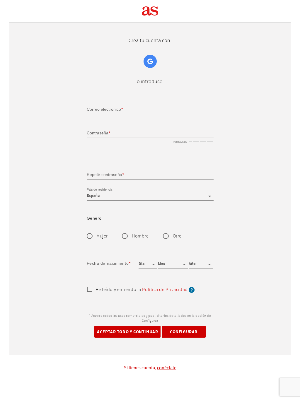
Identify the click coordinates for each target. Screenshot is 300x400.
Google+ (150, 61)
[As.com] (150, 11)
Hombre (140, 236)
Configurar (183, 332)
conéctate (166, 368)
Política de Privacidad (165, 290)
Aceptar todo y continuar (127, 332)
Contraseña (97, 133)
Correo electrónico (104, 109)
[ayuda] (192, 290)
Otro (177, 236)
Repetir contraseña (104, 174)
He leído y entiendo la (142, 290)
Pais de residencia (99, 190)
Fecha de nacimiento (108, 263)
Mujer (102, 236)
